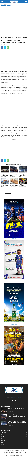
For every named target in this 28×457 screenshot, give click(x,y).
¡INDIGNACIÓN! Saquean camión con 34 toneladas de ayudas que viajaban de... (17, 415)
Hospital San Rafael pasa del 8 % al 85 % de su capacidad (5, 185)
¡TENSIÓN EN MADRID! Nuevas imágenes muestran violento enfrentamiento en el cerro (23, 175)
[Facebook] (2, 47)
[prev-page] (13, 190)
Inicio (1, 4)
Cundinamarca (3, 5)
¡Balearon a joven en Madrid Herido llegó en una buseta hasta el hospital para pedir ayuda (14, 186)
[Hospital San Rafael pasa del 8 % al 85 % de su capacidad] (5, 181)
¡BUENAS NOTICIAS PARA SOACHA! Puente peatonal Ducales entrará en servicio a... (17, 409)
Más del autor (19, 164)
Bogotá (2, 442)
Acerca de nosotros (15, 450)
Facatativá (9, 5)
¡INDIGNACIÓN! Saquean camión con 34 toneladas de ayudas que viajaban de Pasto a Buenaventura (14, 175)
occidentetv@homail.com (16, 397)
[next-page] (14, 190)
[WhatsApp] (8, 47)
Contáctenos (22, 450)
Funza (2, 434)
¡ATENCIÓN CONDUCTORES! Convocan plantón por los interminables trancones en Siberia (23, 186)
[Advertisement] (14, 22)
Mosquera (2, 436)
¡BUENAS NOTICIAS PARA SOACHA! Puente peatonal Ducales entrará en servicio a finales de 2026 (5, 175)
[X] (5, 47)
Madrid (2, 438)
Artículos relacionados (11, 164)
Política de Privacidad (7, 450)
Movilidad (2, 444)
